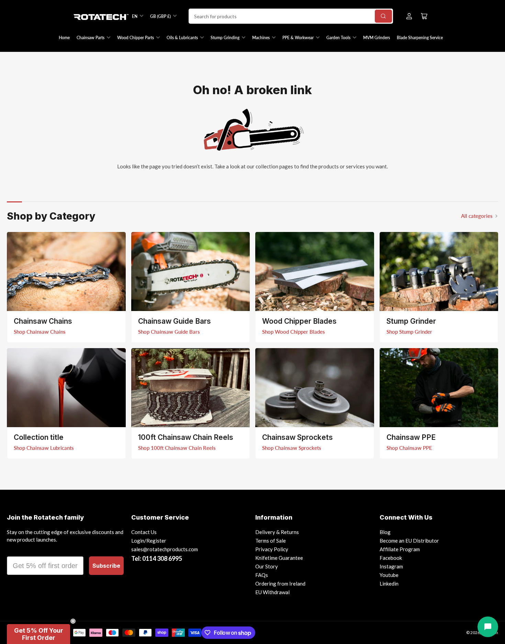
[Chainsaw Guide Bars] (190, 271)
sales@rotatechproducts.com (164, 549)
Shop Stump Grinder (409, 332)
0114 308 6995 (162, 558)
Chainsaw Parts (90, 37)
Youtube (389, 575)
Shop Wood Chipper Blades (293, 332)
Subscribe (106, 565)
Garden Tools (338, 37)
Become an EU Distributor (409, 540)
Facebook (391, 558)
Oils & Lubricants (182, 37)
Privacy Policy (271, 549)
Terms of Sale (270, 540)
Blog (385, 532)
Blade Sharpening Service (420, 37)
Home (64, 37)
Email (16, 550)
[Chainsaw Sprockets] (314, 387)
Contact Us (144, 532)
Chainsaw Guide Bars (174, 321)
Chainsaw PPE (411, 437)
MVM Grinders (376, 37)
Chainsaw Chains (43, 321)
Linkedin (389, 583)
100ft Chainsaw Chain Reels (185, 437)
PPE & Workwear (298, 37)
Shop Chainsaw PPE (409, 448)
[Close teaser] (73, 621)
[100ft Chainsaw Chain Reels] (190, 387)
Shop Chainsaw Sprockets (291, 448)
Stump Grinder (411, 321)
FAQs (261, 575)
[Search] (383, 16)
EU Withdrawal (272, 592)
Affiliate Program (400, 549)
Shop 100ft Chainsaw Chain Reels (177, 448)
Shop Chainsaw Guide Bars (169, 332)
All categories (477, 216)
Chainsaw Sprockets (297, 437)
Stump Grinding (225, 37)
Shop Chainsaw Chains (40, 332)
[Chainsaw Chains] (66, 271)
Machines (261, 37)
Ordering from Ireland (280, 583)
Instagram (391, 566)
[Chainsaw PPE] (439, 387)
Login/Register (148, 540)
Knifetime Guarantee (279, 558)
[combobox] (291, 16)
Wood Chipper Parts (135, 37)
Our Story (266, 566)
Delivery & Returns (277, 532)
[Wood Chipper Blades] (314, 271)
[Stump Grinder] (439, 271)
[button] (38, 634)
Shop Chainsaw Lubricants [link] (44, 448)
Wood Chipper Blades (299, 321)
